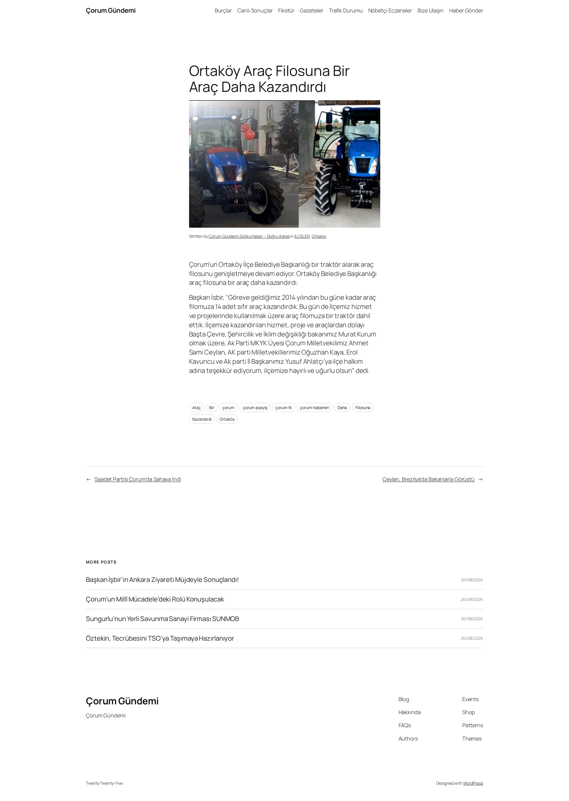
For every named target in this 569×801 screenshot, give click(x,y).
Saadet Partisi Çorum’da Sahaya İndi (138, 479)
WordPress (473, 783)
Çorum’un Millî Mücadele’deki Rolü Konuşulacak (155, 599)
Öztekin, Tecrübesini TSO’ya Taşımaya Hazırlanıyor (160, 638)
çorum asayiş (255, 407)
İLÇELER (302, 236)
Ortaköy (319, 236)
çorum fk (283, 407)
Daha (342, 407)
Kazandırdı (202, 419)
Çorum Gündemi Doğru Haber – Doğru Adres (249, 236)
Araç (196, 407)
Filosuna (362, 407)
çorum (228, 407)
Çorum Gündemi (111, 10)
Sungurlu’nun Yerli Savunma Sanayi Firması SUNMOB (162, 619)
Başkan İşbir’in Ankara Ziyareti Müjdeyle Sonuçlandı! (162, 579)
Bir (211, 407)
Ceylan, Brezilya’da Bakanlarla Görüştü (428, 479)
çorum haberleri (314, 407)
